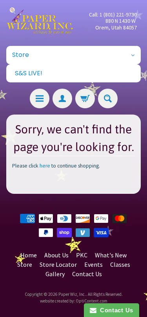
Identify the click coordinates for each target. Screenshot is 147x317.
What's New (111, 255)
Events (93, 264)
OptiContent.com (91, 301)
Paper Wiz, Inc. (72, 294)
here (45, 165)
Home (28, 255)
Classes (120, 264)
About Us (56, 255)
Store (24, 264)
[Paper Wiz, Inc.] (40, 21)
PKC (81, 255)
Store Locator (58, 264)
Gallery (55, 274)
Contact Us (87, 274)
